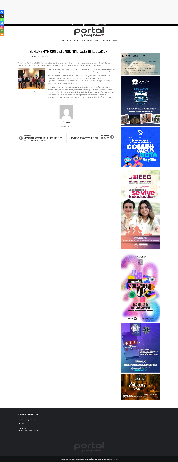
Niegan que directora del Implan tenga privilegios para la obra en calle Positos (43, 138)
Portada (62, 40)
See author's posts (66, 126)
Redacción (35, 56)
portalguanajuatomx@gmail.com (28, 430)
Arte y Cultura (87, 40)
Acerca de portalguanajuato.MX (27, 420)
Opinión (97, 40)
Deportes (116, 40)
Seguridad (106, 40)
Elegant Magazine (102, 459)
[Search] (156, 40)
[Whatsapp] (2, 19)
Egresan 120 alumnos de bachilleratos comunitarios (89, 136)
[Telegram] (2, 23)
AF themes (114, 459)
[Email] (2, 31)
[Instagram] (2, 27)
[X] (2, 16)
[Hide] (0, 38)
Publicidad (21, 423)
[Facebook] (2, 12)
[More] (2, 34)
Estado (76, 40)
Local (69, 40)
